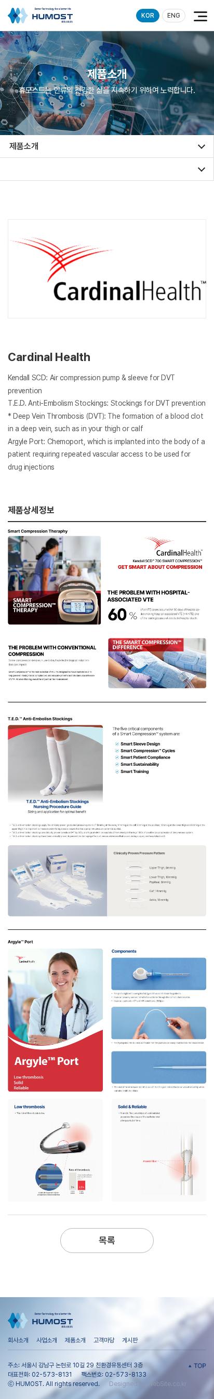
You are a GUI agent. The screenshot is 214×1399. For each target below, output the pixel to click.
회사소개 (18, 1340)
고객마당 (103, 1340)
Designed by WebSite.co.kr (147, 1384)
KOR (147, 15)
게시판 (130, 1340)
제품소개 (75, 1340)
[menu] (198, 15)
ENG (173, 15)
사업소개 (46, 1340)
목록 (107, 1240)
